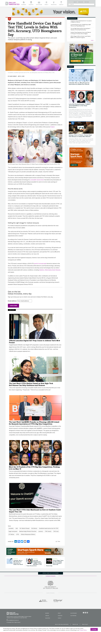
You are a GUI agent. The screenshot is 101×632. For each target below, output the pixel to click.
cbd (17, 528)
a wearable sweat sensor (37, 179)
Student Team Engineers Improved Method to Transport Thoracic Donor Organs (81, 33)
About (75, 2)
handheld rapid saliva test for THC (48, 528)
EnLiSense (34, 528)
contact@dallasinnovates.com (13, 620)
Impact (46, 4)
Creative (31, 4)
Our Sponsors (73, 613)
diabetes (41, 270)
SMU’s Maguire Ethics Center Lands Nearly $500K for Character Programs (81, 37)
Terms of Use (75, 624)
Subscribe (13, 305)
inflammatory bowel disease (52, 270)
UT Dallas (11, 534)
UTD (17, 534)
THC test (55, 531)
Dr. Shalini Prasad (24, 528)
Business (23, 4)
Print (59, 541)
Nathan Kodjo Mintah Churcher (27, 531)
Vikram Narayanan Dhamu (28, 534)
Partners (87, 2)
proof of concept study (40, 263)
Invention (53, 4)
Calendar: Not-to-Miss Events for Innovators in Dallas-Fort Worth (81, 21)
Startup (61, 4)
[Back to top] (95, 622)
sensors (41, 531)
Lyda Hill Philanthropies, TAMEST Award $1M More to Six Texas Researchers (34, 563)
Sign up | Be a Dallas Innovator (61, 624)
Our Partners (73, 615)
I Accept (94, 629)
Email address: (12, 301)
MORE (92, 40)
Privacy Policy (85, 624)
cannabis (11, 528)
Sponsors (80, 2)
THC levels (48, 531)
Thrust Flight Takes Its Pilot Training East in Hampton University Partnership (55, 563)
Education (39, 4)
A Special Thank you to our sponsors (50, 573)
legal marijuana (13, 531)
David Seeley (13, 76)
